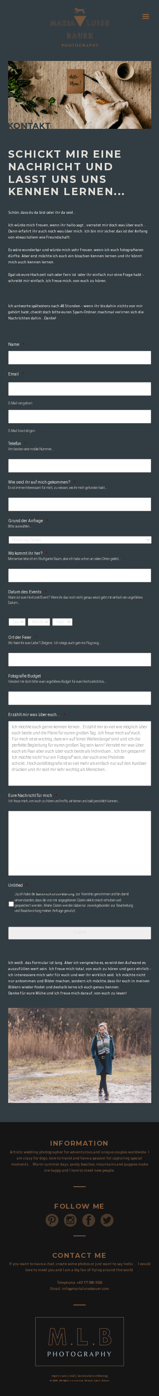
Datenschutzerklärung (55, 895)
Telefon (17, 443)
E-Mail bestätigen (22, 431)
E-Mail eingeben (21, 403)
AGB (72, 1376)
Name (16, 344)
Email (16, 374)
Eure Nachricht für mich (32, 795)
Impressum (58, 1376)
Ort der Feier (22, 637)
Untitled (18, 885)
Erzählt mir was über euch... (37, 714)
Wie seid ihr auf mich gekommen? (41, 482)
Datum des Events (27, 592)
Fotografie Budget (24, 676)
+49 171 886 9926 (89, 1283)
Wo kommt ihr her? (28, 553)
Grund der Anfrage (28, 521)
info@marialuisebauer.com (85, 1289)
